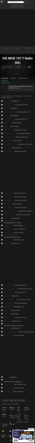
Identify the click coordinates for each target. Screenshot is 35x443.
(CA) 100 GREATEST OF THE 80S (12, 223)
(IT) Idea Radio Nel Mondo (23, 133)
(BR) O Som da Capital (20, 196)
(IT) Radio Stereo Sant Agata (26, 332)
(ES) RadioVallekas (18, 225)
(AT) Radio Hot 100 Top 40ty (25, 144)
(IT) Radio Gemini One (20, 317)
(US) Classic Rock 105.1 (21, 119)
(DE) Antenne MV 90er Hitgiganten (13, 381)
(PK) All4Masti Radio (19, 306)
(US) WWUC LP (14, 108)
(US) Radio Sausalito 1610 (23, 112)
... (24, 67)
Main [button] (6, 48)
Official (18, 67)
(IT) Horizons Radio (18, 232)
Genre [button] (17, 48)
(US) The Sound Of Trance (24, 299)
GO (26, 2)
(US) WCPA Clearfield (19, 193)
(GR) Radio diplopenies (21, 285)
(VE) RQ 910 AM (15, 310)
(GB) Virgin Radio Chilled (21, 137)
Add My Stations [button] (7, 67)
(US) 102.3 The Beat (18, 335)
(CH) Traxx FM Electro (19, 229)
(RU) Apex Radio (15, 218)
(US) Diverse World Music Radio (12, 237)
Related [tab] (13, 78)
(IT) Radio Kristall (16, 140)
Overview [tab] (4, 78)
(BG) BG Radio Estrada (20, 151)
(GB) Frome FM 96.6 (18, 391)
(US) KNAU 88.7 (15, 101)
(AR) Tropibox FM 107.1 (21, 292)
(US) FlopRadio (14, 115)
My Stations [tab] (23, 78)
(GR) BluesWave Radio (20, 130)
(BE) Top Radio (14, 126)
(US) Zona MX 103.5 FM (21, 104)
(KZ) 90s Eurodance (18, 388)
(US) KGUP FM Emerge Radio (25, 211)
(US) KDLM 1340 (15, 328)
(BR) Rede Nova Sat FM (21, 200)
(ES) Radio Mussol (17, 204)
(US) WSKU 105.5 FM (19, 240)
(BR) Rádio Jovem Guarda (23, 214)
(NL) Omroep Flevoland (21, 303)
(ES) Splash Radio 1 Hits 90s (25, 288)
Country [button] (28, 48)
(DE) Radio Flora (15, 243)
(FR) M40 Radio (15, 314)
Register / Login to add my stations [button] (14, 400)
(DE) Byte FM (13, 377)
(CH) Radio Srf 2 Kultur (21, 207)
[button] (17, 6)
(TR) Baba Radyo (16, 321)
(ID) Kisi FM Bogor (17, 122)
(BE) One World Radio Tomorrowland (13, 325)
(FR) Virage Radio (16, 148)
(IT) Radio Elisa (15, 296)
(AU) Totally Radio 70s (20, 384)
